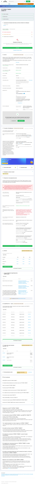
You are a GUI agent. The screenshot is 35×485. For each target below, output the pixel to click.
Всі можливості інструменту (17, 268)
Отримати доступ (6, 173)
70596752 (29, 330)
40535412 (29, 322)
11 (22, 143)
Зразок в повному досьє (8, 266)
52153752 (29, 314)
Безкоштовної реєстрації (21, 298)
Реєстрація (17, 47)
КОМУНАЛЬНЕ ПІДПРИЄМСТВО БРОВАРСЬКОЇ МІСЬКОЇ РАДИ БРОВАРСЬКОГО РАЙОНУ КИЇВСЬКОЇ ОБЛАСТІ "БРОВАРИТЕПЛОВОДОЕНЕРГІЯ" (23, 292)
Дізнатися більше (5, 163)
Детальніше (30, 80)
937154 (24, 109)
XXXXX (17, 259)
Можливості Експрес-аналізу (17, 50)
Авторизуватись (14, 120)
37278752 (29, 327)
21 (18, 143)
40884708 (29, 319)
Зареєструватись (21, 120)
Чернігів (9, 468)
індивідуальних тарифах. (29, 6)
